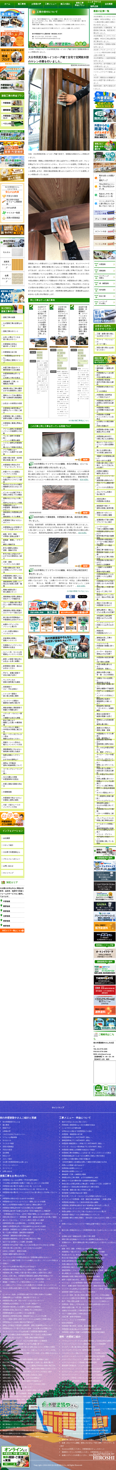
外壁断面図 (7, 792)
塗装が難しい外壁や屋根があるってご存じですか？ (105, 590)
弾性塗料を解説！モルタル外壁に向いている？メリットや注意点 (26, 1430)
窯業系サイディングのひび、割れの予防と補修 (105, 597)
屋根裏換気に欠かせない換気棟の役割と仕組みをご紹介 (22, 1375)
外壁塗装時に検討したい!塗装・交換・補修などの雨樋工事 (83, 1267)
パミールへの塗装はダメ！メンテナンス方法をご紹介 (105, 694)
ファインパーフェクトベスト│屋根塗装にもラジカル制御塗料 (84, 1344)
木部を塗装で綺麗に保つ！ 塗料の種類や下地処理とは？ (23, 1381)
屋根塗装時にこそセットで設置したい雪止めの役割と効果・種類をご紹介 (88, 1270)
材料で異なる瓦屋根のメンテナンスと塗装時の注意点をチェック (85, 1239)
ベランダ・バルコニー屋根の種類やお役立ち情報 (12, 716)
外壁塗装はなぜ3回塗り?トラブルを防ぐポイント (12, 528)
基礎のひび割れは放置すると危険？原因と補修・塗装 (22, 1396)
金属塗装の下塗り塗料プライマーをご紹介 (105, 521)
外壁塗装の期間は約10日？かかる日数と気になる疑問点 (22, 1208)
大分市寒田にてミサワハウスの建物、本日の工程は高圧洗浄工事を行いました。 (104, 38)
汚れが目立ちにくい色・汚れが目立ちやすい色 (106, 186)
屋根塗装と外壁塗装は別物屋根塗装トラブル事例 (12, 514)
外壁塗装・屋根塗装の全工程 (72, 1134)
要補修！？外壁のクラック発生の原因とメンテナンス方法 (23, 1282)
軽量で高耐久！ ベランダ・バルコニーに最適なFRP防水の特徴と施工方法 (29, 1365)
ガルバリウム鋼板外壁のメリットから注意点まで (105, 486)
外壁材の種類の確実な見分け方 (103, 472)
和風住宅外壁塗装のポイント (104, 632)
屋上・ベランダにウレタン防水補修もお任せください (12, 736)
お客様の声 (36, 4)
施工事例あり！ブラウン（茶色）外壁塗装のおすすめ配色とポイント (27, 1424)
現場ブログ (40, 49)
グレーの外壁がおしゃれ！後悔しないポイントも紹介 (105, 764)
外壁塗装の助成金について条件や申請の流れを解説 (80, 1202)
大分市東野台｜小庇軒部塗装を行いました (104, 59)
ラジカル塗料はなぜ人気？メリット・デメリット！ (105, 833)
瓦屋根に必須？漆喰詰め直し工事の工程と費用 (78, 1236)
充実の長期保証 (8, 1147)
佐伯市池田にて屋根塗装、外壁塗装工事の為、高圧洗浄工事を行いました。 (104, 30)
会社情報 (6, 1153)
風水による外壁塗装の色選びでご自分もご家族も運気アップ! (24, 1205)
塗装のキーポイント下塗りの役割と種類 (104, 514)
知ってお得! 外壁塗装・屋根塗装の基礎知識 (18, 1232)
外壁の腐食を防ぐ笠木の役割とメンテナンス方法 (12, 570)
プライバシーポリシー (11, 859)
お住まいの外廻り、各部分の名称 (14, 1251)
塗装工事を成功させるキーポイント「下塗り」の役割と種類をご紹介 (86, 1440)
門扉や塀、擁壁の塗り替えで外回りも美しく (78, 1190)
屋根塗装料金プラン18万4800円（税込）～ (77, 1140)
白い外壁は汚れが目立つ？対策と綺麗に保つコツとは (105, 777)
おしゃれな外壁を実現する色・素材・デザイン (105, 750)
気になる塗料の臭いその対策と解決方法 (104, 451)
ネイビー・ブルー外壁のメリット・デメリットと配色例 (22, 1409)
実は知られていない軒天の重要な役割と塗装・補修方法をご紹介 (85, 1255)
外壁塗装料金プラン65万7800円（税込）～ (77, 1137)
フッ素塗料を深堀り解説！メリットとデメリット (105, 798)
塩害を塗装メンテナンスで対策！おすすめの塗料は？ (22, 1378)
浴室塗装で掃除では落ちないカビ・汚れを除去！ (79, 1292)
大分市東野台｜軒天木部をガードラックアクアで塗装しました (104, 72)
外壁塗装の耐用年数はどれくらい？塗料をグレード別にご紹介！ (26, 1269)
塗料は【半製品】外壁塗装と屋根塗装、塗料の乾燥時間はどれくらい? (28, 1325)
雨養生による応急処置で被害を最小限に (105, 722)
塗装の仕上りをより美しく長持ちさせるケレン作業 (12, 500)
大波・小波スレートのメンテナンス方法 (11, 806)
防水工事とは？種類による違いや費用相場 (12, 723)
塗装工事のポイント (10, 331)
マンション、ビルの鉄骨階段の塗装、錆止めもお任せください (84, 1283)
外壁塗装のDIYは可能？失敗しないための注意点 (106, 583)
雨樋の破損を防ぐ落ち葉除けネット (10, 591)
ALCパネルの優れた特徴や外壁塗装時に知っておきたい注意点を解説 (27, 1334)
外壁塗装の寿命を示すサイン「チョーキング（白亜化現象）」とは (26, 1279)
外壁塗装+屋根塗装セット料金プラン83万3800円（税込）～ (83, 1143)
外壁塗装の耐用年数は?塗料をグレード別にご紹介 (12, 410)
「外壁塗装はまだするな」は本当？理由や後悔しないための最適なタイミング (30, 1214)
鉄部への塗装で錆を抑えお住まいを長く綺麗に (12, 660)
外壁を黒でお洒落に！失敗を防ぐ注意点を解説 (105, 771)
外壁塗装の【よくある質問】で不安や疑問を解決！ (21, 1180)
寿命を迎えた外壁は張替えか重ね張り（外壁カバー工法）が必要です (86, 1184)
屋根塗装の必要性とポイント (72, 1171)
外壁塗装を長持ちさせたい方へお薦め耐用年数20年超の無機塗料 (85, 1430)
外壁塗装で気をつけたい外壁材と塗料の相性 (12, 799)
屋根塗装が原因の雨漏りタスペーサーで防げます (12, 611)
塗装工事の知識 (9, 317)
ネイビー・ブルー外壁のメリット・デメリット (105, 757)
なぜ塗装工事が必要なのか (12, 324)
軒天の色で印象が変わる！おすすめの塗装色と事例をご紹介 (83, 1258)
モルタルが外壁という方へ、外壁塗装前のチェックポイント (83, 1449)
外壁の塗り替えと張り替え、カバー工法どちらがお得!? (22, 1248)
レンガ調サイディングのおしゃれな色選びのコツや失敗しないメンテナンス (30, 1285)
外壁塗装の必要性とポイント (72, 1168)
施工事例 (22, 4)
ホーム (7, 4)
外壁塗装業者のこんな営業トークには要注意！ (105, 576)
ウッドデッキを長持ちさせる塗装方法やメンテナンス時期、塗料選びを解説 (89, 1289)
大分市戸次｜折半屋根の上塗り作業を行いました (104, 65)
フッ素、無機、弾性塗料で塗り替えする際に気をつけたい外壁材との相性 (29, 1347)
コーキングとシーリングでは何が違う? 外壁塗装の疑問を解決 (25, 1331)
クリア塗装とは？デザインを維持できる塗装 (12, 452)
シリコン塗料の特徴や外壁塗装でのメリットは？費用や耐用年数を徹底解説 (89, 1390)
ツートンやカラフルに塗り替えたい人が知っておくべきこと (106, 203)
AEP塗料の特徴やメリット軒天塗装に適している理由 (105, 840)
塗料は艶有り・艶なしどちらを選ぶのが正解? (106, 611)
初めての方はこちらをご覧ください (74, 1122)
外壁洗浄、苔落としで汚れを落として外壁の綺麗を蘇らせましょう (85, 1304)
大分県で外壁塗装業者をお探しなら (15, 1162)
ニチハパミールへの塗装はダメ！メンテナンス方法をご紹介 (24, 1384)
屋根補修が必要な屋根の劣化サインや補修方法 (12, 598)
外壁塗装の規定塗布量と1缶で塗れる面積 (105, 659)
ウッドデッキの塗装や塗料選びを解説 (11, 681)
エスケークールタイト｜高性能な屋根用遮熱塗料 (79, 1362)
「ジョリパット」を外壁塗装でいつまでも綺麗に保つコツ (23, 1344)
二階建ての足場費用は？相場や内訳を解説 (104, 569)
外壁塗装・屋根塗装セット (12, 117)
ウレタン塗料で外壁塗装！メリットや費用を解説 (11, 438)
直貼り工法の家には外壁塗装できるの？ (104, 604)
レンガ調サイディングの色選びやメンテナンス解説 (12, 480)
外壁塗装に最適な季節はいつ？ (12, 424)
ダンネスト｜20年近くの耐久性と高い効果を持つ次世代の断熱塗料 (86, 1378)
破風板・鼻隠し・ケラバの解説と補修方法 (12, 542)
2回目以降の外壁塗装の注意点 (103, 500)
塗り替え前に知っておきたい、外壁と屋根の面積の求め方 (23, 1338)
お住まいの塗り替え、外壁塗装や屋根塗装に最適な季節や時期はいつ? (28, 1276)
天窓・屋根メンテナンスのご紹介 (11, 563)
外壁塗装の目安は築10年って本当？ (10, 345)
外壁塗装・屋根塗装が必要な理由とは (16, 1235)
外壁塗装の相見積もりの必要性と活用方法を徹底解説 (22, 1307)
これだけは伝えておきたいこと (14, 1134)
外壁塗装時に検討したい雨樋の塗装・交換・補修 (12, 577)
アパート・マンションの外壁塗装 (74, 1320)
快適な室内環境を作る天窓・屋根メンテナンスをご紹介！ (82, 1261)
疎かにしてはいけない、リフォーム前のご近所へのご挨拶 (23, 1220)
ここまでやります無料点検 (71, 1128)
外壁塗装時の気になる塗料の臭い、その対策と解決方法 (22, 1223)
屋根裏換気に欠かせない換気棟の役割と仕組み (12, 750)
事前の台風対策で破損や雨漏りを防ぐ (104, 715)
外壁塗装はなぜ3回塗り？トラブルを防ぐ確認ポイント (22, 1303)
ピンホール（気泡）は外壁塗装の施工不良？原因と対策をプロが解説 (27, 1294)
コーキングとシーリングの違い (12, 771)
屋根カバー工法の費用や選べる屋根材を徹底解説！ (80, 1181)
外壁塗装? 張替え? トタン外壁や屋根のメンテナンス (80, 1215)
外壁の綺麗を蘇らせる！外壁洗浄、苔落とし (104, 666)
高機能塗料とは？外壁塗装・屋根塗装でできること (12, 507)
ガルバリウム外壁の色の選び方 (104, 493)
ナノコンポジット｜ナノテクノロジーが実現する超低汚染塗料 (84, 1368)
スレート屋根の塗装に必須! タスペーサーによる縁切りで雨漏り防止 (27, 1319)
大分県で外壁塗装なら (11, 852)
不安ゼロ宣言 (7, 1150)
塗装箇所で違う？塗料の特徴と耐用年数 (105, 507)
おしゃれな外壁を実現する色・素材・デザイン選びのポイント (25, 1406)
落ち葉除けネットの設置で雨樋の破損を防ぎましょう (81, 1273)
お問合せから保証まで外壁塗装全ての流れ (77, 1131)
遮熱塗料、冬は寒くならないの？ (74, 1415)
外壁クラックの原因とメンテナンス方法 (11, 473)
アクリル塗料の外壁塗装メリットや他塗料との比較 (12, 431)
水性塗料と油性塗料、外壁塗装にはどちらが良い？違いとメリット (85, 1427)
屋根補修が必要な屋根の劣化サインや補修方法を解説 (81, 1276)
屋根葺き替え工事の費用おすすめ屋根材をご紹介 (12, 389)
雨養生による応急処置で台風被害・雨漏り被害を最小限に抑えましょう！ (29, 1393)
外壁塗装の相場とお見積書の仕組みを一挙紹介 (78, 1150)
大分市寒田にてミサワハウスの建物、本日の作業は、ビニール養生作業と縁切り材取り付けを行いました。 (104, 21)
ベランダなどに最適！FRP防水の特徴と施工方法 (12, 729)
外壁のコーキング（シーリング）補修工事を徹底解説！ (82, 1208)
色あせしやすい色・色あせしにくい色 (106, 195)
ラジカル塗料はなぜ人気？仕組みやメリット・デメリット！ (24, 1433)
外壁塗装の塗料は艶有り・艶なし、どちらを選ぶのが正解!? (83, 1424)
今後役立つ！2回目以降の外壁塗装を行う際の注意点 (80, 1187)
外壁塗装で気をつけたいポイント (12, 521)
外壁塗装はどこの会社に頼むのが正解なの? (18, 1322)
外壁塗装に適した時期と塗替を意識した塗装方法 (12, 417)
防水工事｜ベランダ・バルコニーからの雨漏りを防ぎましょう (84, 1196)
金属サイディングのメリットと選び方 (10, 625)
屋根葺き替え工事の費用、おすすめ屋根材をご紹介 (80, 1177)
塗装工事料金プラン (80, 4)
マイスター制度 (8, 1143)
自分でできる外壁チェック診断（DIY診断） (18, 1242)
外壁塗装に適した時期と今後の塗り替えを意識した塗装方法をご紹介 (27, 1273)
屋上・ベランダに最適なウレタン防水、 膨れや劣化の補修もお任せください (30, 1368)
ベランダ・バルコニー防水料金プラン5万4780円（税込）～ (83, 1147)
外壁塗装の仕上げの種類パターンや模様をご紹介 (105, 812)
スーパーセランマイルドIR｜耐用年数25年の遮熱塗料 (81, 1350)
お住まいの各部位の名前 (12, 403)
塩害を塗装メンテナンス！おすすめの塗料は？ (11, 757)
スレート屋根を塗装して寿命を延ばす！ (76, 1314)
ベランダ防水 (12, 124)
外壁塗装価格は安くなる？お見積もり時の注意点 (11, 376)
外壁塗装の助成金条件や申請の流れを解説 (105, 382)
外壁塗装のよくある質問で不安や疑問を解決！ (105, 375)
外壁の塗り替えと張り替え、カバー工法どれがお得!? (105, 465)
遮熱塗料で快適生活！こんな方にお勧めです (78, 1365)
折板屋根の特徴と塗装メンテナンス (10, 639)
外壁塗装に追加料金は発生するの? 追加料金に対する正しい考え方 (85, 1205)
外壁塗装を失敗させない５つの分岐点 (105, 389)
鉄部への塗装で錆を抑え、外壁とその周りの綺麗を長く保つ (83, 1279)
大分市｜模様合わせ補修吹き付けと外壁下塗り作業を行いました (104, 80)
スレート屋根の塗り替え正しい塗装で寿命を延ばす (12, 605)
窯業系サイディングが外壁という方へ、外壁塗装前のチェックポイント (87, 1452)
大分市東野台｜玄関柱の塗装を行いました (104, 45)
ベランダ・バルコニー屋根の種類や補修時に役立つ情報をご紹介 (26, 1359)
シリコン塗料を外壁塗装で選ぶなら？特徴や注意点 (12, 445)
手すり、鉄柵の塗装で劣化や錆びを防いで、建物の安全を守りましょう (87, 1286)
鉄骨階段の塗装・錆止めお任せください (12, 667)
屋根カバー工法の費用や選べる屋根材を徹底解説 (12, 396)
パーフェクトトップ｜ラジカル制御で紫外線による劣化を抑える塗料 (86, 1341)
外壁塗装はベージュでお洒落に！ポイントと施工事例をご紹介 (25, 1421)
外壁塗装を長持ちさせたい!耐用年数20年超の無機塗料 (105, 535)
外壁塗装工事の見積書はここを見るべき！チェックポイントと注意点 (86, 1153)
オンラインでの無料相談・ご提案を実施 (105, 368)
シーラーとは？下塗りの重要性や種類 (105, 528)
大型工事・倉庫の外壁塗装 (71, 1317)
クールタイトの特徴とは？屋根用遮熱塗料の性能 (105, 826)
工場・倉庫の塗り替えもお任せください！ (105, 335)
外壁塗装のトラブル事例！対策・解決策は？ (105, 736)
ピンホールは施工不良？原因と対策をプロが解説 (12, 494)
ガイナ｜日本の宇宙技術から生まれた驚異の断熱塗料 (81, 1381)
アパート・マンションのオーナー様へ (105, 342)
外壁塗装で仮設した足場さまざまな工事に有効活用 (105, 555)
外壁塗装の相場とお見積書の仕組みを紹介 (105, 410)
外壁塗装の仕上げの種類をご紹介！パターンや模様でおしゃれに (26, 1436)
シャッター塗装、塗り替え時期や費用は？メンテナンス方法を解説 (85, 1295)
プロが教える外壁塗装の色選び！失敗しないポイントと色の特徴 (26, 1183)
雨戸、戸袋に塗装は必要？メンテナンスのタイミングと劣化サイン (85, 1301)
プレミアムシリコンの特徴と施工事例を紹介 (105, 819)
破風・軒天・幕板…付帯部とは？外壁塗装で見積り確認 (82, 1249)
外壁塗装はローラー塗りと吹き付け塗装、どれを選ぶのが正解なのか (27, 1328)
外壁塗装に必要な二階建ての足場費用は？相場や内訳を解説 (83, 1332)
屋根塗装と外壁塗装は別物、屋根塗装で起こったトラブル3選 (24, 1316)
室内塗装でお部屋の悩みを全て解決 (74, 1193)
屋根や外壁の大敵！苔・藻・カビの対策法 (105, 673)
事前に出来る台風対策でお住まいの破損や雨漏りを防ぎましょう (26, 1390)
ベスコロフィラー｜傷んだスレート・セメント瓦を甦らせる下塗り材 (86, 1353)
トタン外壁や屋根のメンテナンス (10, 632)
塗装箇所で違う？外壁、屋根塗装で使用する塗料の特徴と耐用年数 (85, 1418)
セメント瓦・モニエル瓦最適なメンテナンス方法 (12, 653)
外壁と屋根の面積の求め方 (12, 785)
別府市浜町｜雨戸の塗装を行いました (104, 87)
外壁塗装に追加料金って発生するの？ (104, 396)
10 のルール (7, 1140)
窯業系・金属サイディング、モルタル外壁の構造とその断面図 (25, 1341)
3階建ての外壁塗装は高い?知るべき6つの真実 (106, 458)
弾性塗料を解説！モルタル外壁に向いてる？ (105, 805)
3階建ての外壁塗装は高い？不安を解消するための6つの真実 (24, 1226)
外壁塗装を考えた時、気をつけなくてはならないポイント (23, 1300)
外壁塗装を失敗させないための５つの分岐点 (18, 1198)
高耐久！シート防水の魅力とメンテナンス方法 (12, 743)
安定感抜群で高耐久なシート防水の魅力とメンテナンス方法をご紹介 (27, 1372)
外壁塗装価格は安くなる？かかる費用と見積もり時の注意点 (83, 1156)
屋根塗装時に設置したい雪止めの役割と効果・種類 (12, 584)
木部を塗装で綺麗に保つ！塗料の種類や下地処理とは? (105, 687)
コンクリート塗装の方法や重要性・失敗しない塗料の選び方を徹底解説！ (88, 1298)
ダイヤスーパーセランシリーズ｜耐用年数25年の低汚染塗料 (83, 1356)
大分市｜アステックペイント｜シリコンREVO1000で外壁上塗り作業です (104, 52)
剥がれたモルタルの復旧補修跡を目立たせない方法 (12, 487)
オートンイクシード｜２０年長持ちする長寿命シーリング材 (83, 1387)
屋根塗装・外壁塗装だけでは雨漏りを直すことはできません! (24, 1229)
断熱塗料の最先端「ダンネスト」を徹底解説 (105, 708)
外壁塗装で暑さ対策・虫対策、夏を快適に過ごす (79, 1326)
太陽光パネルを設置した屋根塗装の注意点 (105, 680)
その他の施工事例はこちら (78, 420)
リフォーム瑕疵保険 (10, 1137)
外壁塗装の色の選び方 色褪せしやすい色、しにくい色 (22, 1186)
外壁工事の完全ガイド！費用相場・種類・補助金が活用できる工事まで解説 (30, 1217)
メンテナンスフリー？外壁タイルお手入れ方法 (105, 625)
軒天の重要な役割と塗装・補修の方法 (10, 549)
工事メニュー (51, 4)
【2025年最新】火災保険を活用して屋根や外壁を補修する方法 (84, 1162)
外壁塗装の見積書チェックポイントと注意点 (105, 417)
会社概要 (109, 4)
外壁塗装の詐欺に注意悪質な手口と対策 (105, 430)
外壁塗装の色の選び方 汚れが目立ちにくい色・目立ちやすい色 (25, 1189)
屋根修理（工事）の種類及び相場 (10, 382)
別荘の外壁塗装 (67, 1323)
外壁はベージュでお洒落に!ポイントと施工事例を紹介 (105, 784)
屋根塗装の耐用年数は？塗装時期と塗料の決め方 (105, 743)
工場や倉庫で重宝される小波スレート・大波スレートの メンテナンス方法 (29, 1350)
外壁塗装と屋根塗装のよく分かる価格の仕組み (78, 1125)
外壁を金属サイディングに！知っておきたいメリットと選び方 (84, 1211)
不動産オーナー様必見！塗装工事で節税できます (105, 548)
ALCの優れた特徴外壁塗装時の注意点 (10, 778)
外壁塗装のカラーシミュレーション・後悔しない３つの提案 (24, 1201)
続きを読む (84, 479)
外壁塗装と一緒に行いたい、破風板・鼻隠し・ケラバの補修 (83, 1252)
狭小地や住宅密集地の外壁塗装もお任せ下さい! (12, 618)
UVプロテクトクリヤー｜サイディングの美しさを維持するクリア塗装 (87, 1375)
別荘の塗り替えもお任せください (105, 349)
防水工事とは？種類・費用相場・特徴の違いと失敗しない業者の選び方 (28, 1362)
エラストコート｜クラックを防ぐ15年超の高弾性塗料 (81, 1372)
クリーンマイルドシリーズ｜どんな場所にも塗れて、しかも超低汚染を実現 (89, 1384)
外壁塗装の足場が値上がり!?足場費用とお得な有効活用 (81, 1329)
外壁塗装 (12, 103)
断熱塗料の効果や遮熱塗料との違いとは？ (104, 701)
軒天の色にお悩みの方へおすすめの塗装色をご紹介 (12, 556)
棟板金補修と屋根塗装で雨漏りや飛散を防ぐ (12, 709)
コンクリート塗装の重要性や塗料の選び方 (11, 702)
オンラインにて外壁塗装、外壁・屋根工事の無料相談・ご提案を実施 (86, 1199)
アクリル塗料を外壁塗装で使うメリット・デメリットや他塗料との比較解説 (89, 1393)
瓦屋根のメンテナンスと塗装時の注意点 (12, 646)
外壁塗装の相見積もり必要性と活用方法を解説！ (105, 403)
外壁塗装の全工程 (10, 352)
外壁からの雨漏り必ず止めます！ (74, 1165)
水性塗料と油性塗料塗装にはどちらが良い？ (104, 618)
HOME (31, 49)
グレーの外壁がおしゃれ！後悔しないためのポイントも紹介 (24, 1412)
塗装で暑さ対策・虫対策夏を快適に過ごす (12, 459)
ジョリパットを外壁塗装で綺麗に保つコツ (105, 646)
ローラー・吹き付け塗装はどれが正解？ (104, 653)
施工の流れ (65, 4)
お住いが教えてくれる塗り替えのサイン (11, 338)
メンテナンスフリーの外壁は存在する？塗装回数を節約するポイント (27, 1257)
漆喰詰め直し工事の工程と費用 (104, 639)
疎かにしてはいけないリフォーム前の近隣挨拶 (105, 444)
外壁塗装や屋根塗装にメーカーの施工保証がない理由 (105, 542)
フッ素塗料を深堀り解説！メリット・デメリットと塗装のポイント (26, 1427)
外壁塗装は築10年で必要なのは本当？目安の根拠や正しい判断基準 (26, 1211)
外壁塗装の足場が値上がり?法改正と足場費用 (105, 562)
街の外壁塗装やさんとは (11, 1122)
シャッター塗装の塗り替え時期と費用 (10, 695)
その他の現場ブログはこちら (78, 591)
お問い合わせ (8, 866)
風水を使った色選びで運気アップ (106, 178)
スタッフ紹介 (8, 845)
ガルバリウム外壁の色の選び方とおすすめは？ (19, 1266)
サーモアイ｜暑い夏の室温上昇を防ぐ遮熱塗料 (78, 1347)
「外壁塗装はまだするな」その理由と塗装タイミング (12, 359)
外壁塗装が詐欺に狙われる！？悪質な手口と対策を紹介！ (23, 1310)
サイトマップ (8, 873)
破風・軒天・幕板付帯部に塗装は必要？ (11, 535)
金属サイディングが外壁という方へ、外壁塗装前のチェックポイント (86, 1455)
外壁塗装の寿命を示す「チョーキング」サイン (12, 466)
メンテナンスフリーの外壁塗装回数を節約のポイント (105, 479)
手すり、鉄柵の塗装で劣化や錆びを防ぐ (11, 674)
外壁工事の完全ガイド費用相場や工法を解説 (11, 369)
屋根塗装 (12, 110)
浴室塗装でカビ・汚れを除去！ (10, 688)
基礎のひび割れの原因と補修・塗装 (103, 729)
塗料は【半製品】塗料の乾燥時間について (12, 764)
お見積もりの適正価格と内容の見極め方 (105, 424)
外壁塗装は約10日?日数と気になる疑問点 (105, 437)
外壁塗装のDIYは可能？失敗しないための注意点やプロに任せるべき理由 (28, 1245)
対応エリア (7, 1156)
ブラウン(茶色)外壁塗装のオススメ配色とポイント (106, 791)
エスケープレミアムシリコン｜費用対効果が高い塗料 (81, 1359)
